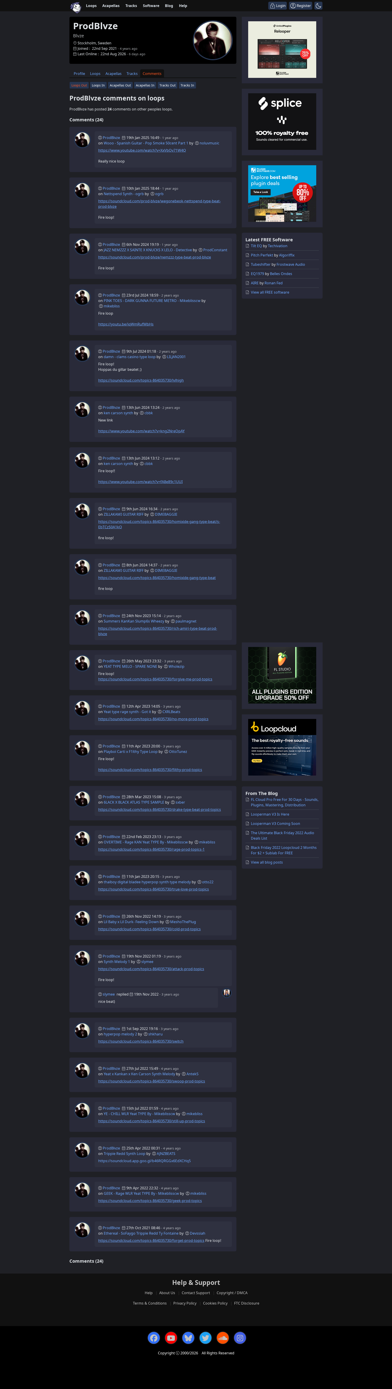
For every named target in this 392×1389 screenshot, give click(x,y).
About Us (167, 1292)
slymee (147, 961)
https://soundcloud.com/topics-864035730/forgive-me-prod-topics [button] (155, 679)
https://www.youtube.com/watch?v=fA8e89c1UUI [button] (140, 481)
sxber (180, 802)
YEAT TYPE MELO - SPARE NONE (130, 666)
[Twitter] (205, 1338)
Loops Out (79, 85)
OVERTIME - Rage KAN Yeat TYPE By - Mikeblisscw (146, 842)
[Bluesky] (188, 1338)
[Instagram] (240, 1338)
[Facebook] (153, 1338)
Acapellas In (145, 85)
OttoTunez (178, 751)
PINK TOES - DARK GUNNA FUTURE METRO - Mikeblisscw (152, 300)
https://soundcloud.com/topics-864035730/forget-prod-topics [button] (151, 1240)
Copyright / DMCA (232, 1292)
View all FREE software (270, 292)
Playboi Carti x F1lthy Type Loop (131, 751)
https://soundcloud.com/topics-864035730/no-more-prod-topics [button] (153, 718)
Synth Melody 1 (117, 961)
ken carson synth (118, 412)
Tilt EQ (256, 245)
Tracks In (187, 85)
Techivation (277, 245)
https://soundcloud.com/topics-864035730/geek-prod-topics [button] (150, 1200)
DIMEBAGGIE (166, 514)
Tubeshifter (261, 264)
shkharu (155, 1034)
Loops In (98, 85)
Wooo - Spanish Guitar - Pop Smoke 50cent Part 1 (146, 143)
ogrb (159, 193)
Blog (169, 5)
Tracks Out (167, 85)
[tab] (79, 73)
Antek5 (192, 1073)
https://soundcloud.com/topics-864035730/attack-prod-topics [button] (151, 968)
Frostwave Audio (291, 264)
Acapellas (111, 5)
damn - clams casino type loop (130, 356)
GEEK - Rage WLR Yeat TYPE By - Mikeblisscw (141, 1193)
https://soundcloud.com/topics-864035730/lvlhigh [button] (141, 380)
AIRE (255, 282)
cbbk (149, 412)
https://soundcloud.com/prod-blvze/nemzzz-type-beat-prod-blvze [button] (154, 257)
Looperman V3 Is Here (270, 814)
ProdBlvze (111, 137)
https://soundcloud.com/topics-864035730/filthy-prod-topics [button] (150, 769)
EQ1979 (257, 273)
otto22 (207, 881)
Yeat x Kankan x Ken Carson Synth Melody (139, 1073)
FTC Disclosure (246, 1303)
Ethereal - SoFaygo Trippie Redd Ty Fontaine (141, 1233)
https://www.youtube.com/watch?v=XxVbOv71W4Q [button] (142, 150)
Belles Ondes (281, 273)
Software (151, 5)
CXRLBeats (171, 711)
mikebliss (112, 306)
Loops (91, 5)
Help (183, 5)
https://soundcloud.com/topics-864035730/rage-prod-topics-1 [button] (151, 849)
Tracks (131, 5)
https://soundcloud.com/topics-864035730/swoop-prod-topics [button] (151, 1081)
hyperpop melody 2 (120, 1034)
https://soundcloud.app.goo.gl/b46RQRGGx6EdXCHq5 (144, 1160)
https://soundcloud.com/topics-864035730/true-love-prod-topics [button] (153, 889)
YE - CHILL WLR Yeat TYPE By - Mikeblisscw (139, 1113)
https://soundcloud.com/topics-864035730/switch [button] (141, 1041)
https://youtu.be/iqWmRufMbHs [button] (126, 324)
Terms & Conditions (150, 1303)
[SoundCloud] (222, 1338)
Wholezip (176, 666)
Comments (152, 73)
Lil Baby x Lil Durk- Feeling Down (131, 921)
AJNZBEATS (166, 1153)
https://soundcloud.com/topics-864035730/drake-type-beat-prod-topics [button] (159, 809)
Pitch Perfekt (262, 255)
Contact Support (196, 1292)
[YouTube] (171, 1338)
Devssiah (197, 1233)
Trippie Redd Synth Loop (124, 1153)
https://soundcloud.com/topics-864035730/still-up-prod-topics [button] (151, 1120)
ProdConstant (215, 249)
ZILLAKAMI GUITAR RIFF (124, 514)
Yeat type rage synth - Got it (127, 711)
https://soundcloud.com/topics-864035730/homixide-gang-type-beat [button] (157, 577)
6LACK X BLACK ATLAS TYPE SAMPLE (134, 802)
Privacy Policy (184, 1303)
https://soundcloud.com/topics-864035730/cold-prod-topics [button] (149, 929)
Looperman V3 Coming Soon (275, 823)
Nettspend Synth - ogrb (124, 193)
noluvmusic (209, 143)
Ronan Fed (274, 282)
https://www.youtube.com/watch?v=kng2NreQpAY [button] (141, 431)
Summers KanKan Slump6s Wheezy (134, 621)
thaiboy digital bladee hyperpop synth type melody (147, 881)
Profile (79, 73)
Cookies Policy (215, 1303)
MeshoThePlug (183, 921)
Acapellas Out (120, 85)
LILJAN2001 (176, 356)
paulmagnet (186, 621)
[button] (318, 6)
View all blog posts (267, 862)
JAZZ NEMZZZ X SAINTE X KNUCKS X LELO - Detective (148, 249)
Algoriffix (286, 255)
